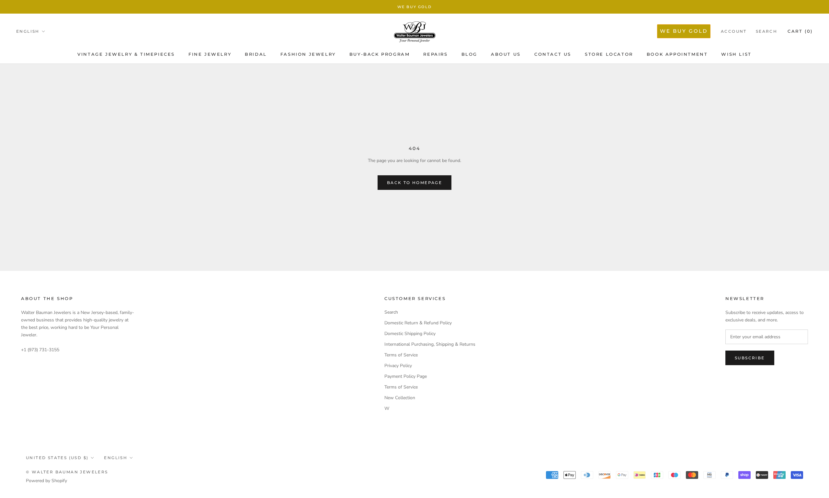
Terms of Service (401, 355)
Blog (469, 54)
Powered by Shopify (46, 481)
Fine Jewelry (209, 54)
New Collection (399, 398)
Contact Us (552, 54)
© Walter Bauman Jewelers (67, 471)
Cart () (800, 31)
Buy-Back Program (379, 54)
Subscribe (750, 357)
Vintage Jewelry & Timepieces (126, 54)
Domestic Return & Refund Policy (418, 323)
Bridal (256, 54)
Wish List (736, 54)
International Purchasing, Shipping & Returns (429, 344)
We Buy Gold (414, 7)
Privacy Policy (398, 366)
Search (766, 31)
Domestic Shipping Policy (410, 333)
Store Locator (609, 54)
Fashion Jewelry (308, 54)
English (28, 31)
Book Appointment (677, 54)
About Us (506, 54)
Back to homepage (414, 182)
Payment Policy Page (405, 376)
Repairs (435, 54)
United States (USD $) (57, 457)
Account (734, 31)
